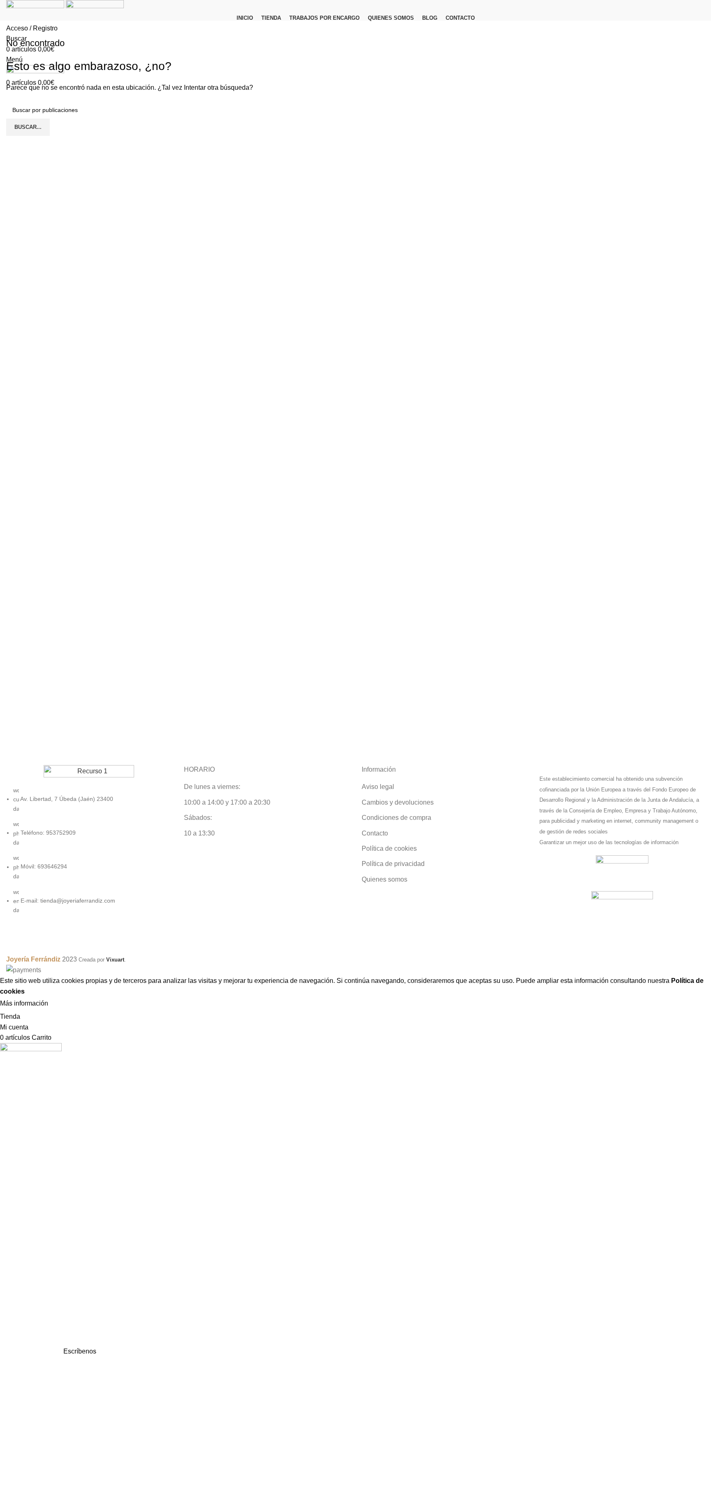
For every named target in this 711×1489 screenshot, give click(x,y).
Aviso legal (378, 786)
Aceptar (67, 1004)
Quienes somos (384, 879)
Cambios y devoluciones (398, 802)
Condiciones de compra (396, 817)
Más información (24, 1003)
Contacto (375, 833)
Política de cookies (389, 848)
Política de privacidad (393, 863)
